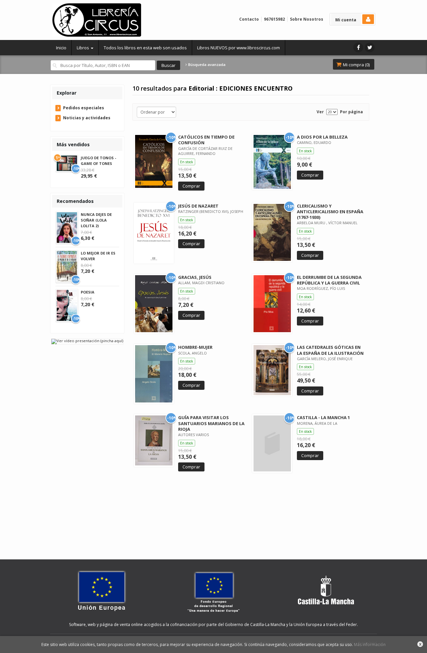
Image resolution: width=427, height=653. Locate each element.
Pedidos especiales (83, 108)
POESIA (87, 292)
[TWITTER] (370, 47)
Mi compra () (356, 65)
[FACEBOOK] (358, 47)
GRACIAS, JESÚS (194, 277)
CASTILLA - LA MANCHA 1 (323, 417)
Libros (83, 48)
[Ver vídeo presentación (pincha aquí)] (87, 340)
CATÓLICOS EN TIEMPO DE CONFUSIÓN (206, 140)
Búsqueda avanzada (206, 65)
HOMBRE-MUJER (195, 347)
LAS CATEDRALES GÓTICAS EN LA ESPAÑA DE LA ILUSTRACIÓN (330, 350)
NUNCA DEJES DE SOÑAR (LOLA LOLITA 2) (96, 220)
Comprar (191, 186)
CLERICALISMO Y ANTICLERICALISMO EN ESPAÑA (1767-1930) (330, 211)
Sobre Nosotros (306, 19)
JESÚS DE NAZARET (198, 206)
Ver (320, 112)
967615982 (274, 19)
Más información (370, 644)
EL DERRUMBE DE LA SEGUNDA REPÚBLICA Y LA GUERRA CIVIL (329, 280)
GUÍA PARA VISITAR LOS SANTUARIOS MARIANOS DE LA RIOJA (211, 423)
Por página (351, 112)
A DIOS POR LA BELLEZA (322, 137)
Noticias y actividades (86, 118)
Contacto (249, 19)
